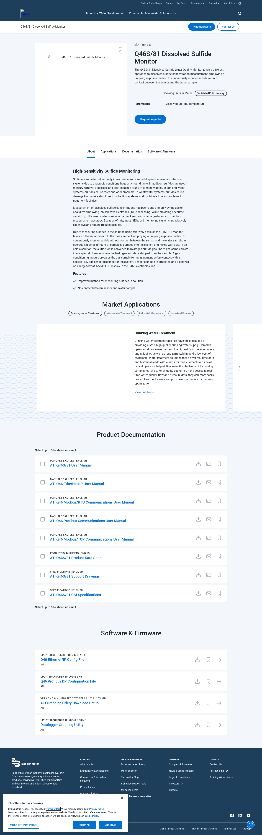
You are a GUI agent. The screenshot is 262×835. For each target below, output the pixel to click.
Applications (109, 151)
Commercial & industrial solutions (93, 779)
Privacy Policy (96, 809)
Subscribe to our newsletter (136, 796)
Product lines (87, 787)
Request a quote (202, 26)
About (91, 151)
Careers (173, 790)
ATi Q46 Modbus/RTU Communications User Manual (92, 502)
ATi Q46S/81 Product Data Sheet (76, 557)
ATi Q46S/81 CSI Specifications (75, 594)
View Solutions (144, 392)
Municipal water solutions (94, 770)
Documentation (132, 151)
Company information (181, 764)
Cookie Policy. (91, 816)
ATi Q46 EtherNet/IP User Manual (77, 483)
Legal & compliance (179, 777)
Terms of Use (53, 809)
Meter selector (129, 770)
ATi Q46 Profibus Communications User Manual (88, 520)
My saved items (129, 790)
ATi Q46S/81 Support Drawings (75, 576)
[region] (65, 813)
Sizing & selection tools (133, 783)
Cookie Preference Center (23, 824)
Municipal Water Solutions (102, 13)
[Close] (122, 798)
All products (86, 764)
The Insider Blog (130, 777)
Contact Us (216, 764)
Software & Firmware (161, 151)
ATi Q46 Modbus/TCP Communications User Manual (92, 539)
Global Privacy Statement (172, 829)
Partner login (217, 770)
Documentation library (133, 764)
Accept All (110, 824)
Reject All (84, 824)
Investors (174, 783)
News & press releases (181, 770)
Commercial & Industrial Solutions (150, 13)
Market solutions (89, 793)
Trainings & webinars (221, 777)
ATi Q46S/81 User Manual (71, 465)
